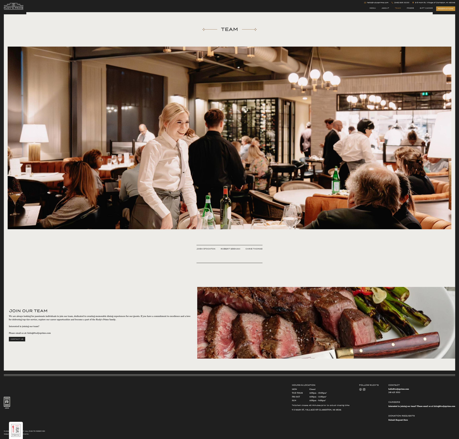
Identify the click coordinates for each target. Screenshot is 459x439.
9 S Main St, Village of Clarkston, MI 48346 (316, 410)
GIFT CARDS (426, 8)
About (385, 8)
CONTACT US (17, 339)
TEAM (398, 8)
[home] (13, 6)
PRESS (410, 8)
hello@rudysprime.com (398, 389)
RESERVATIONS (445, 8)
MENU (373, 8)
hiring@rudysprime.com (39, 333)
